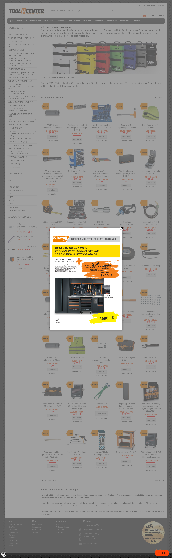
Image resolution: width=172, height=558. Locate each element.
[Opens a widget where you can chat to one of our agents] (162, 553)
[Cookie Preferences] (3, 554)
